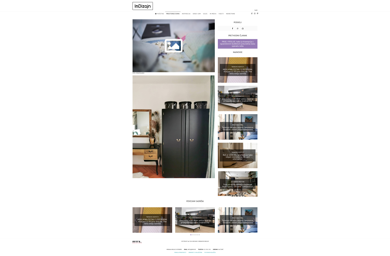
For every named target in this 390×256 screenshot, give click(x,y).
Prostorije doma (173, 14)
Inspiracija (186, 14)
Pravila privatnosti (180, 252)
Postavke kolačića (210, 252)
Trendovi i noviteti (237, 67)
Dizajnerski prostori (237, 182)
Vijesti (221, 14)
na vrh (255, 241)
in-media (213, 14)
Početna (160, 14)
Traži (255, 10)
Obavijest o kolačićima (195, 252)
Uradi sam (197, 14)
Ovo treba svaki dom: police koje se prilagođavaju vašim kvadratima (237, 100)
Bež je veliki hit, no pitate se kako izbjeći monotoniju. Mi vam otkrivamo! (238, 157)
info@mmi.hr (192, 249)
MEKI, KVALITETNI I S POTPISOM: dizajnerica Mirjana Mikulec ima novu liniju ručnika (237, 71)
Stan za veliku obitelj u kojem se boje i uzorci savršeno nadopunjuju (237, 185)
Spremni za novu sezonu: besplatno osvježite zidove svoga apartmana (237, 128)
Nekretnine (230, 14)
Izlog (205, 14)
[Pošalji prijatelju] (242, 28)
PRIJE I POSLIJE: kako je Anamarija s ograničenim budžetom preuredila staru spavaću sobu (237, 43)
